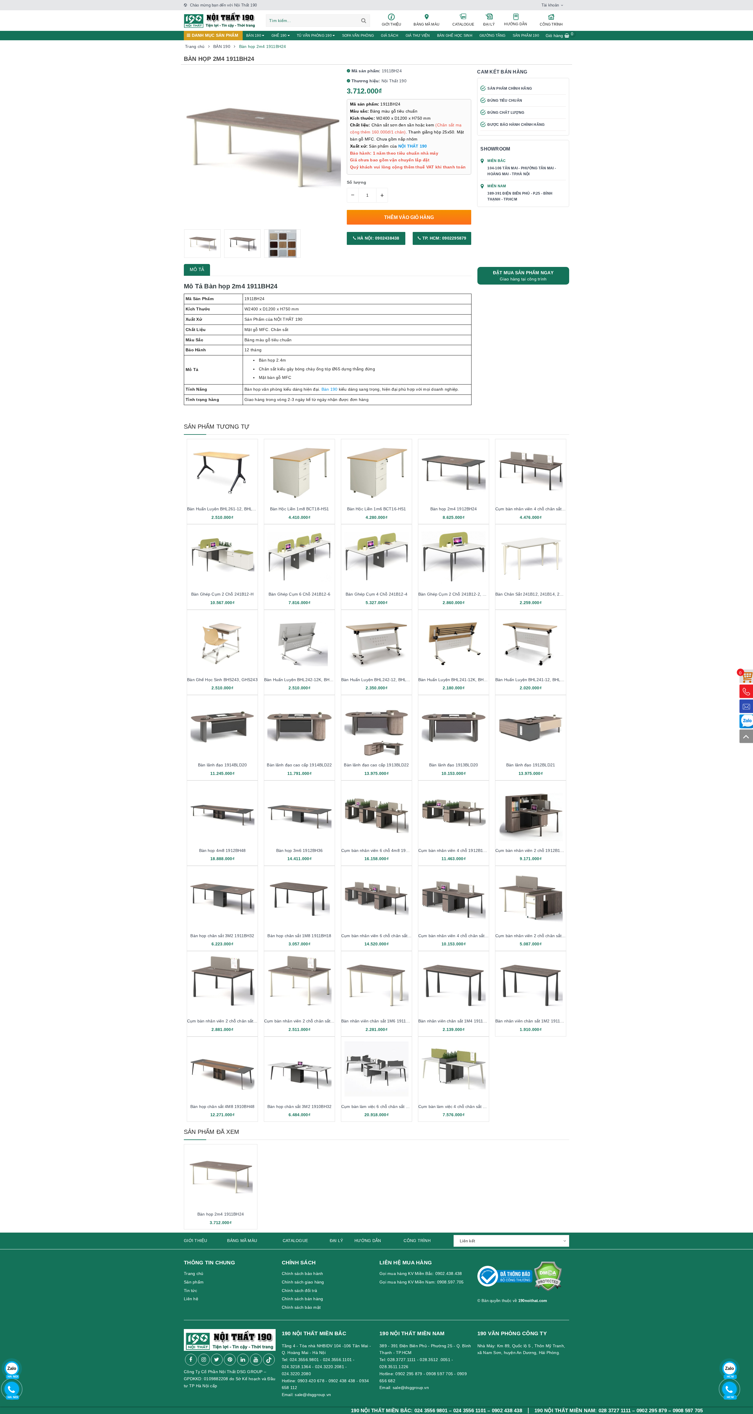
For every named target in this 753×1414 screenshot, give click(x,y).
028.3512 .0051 (435, 1359)
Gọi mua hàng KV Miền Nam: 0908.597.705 (421, 1282)
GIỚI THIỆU (392, 24)
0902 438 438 (342, 1380)
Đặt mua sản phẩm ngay (523, 275)
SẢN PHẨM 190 (526, 36)
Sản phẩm (194, 1282)
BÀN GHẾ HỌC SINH (454, 36)
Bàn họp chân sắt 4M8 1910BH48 (222, 1106)
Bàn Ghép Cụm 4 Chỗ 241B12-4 (376, 594)
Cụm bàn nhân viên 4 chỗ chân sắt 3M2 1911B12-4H (468, 935)
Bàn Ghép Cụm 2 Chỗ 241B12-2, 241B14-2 (459, 594)
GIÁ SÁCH (389, 36)
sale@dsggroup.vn (313, 1394)
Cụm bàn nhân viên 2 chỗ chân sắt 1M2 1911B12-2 (313, 1021)
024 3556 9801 (355, 1410)
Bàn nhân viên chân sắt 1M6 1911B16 (377, 1021)
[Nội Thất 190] (219, 19)
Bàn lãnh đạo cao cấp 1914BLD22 (299, 765)
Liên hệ (191, 1298)
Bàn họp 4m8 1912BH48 (222, 850)
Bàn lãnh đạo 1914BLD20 (222, 765)
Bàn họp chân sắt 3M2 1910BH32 (299, 1106)
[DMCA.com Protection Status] (548, 1279)
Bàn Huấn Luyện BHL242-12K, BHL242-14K (306, 679)
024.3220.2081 (329, 1366)
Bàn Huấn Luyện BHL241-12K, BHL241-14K (460, 679)
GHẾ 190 (279, 36)
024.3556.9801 (304, 1359)
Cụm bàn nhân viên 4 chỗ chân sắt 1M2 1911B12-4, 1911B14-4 (555, 509)
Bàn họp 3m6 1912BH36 (299, 850)
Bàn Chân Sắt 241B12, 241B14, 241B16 (533, 594)
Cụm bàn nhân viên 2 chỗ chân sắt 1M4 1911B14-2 (236, 1021)
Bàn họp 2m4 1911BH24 (220, 1214)
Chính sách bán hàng (302, 1298)
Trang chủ (193, 1273)
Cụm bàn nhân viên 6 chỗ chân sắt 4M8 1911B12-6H (391, 935)
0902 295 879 (408, 1373)
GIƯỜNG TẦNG (492, 36)
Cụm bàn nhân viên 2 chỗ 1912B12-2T (532, 850)
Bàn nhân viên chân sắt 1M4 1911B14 (454, 1021)
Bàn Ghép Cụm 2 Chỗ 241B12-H (222, 594)
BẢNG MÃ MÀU (426, 24)
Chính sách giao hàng (303, 1282)
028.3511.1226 (393, 1366)
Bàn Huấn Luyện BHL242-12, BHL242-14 (380, 679)
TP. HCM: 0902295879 (444, 238)
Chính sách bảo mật (301, 1307)
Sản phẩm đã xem (211, 1132)
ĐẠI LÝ (489, 24)
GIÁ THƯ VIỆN (418, 36)
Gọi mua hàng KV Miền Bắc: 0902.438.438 (420, 1273)
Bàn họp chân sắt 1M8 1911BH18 (299, 935)
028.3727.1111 (401, 1359)
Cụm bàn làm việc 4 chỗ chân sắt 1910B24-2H (462, 1106)
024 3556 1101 (394, 1410)
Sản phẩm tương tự (216, 426)
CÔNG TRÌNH (551, 24)
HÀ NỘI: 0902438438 (377, 238)
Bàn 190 (329, 389)
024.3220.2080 (296, 1373)
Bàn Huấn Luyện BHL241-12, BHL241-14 (534, 679)
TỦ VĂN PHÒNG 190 (315, 36)
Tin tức (190, 1290)
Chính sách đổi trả (299, 1290)
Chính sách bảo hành (302, 1273)
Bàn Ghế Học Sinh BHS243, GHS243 (222, 679)
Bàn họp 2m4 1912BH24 (453, 509)
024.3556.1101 (337, 1359)
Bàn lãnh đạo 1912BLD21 (530, 765)
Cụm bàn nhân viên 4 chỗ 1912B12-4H (455, 850)
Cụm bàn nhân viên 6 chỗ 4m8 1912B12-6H (383, 850)
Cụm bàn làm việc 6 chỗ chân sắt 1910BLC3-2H (387, 1106)
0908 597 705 (439, 1373)
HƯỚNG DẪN (515, 24)
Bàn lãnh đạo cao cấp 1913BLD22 (376, 765)
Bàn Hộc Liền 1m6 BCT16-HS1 (376, 509)
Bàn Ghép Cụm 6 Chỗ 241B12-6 (299, 594)
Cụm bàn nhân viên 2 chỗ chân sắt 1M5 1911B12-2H (545, 935)
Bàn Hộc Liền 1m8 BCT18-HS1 (299, 509)
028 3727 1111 (539, 1410)
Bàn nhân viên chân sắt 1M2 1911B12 (531, 1021)
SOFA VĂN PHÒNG (358, 36)
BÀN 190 (254, 36)
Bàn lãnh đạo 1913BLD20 (453, 765)
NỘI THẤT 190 (412, 146)
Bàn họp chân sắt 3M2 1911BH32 (222, 935)
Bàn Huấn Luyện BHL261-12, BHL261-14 (226, 509)
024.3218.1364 (296, 1366)
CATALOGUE (463, 24)
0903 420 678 (311, 1380)
